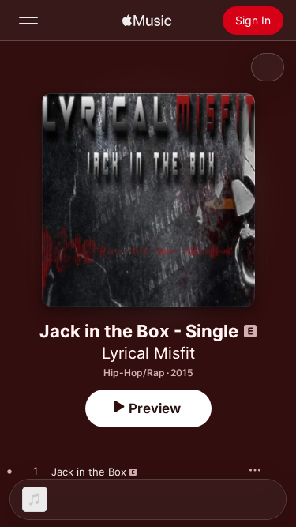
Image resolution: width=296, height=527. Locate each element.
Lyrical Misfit (148, 353)
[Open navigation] (28, 20)
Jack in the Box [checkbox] (88, 471)
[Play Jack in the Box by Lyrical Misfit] (35, 472)
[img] (146, 20)
